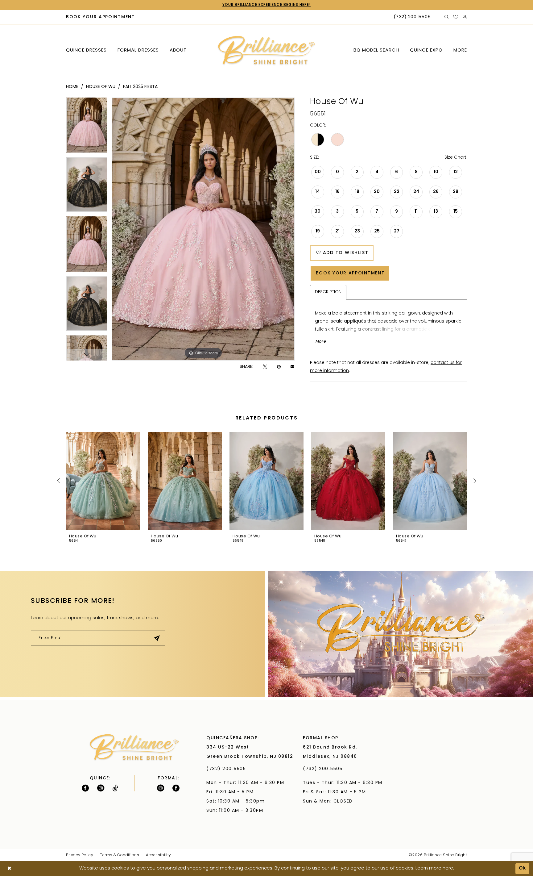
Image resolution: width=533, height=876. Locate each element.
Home (72, 87)
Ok (522, 868)
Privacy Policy (79, 855)
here (448, 868)
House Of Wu (100, 87)
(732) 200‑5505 (227, 769)
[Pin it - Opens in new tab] (279, 366)
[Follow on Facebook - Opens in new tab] (85, 788)
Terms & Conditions (119, 855)
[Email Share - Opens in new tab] (292, 367)
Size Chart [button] (455, 157)
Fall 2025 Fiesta (140, 87)
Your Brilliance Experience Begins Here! (266, 5)
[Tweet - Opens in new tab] (264, 366)
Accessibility (158, 855)
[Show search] (446, 17)
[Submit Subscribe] (157, 638)
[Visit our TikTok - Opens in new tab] (115, 788)
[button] (465, 17)
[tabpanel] (86, 127)
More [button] (321, 342)
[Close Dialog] (9, 868)
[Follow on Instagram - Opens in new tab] (101, 788)
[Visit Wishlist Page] (456, 17)
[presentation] (103, 481)
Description (328, 292)
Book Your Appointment (350, 273)
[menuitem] (101, 17)
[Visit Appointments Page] (400, 634)
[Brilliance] (266, 50)
